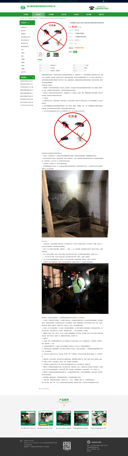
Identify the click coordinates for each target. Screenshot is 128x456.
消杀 (22, 56)
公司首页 (25, 14)
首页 (26, 18)
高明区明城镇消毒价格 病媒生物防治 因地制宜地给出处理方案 (52, 428)
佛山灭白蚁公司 (25, 40)
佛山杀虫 (35, 18)
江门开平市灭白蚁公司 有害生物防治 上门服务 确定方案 (27, 105)
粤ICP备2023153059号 (38, 442)
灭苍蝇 (22, 59)
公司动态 (76, 14)
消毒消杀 (23, 33)
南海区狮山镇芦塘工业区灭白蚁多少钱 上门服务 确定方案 (27, 81)
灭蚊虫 (22, 65)
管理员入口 (42, 446)
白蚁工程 (23, 72)
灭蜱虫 (22, 52)
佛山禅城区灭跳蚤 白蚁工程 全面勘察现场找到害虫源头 (104, 428)
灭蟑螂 (22, 68)
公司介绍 (63, 14)
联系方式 (101, 14)
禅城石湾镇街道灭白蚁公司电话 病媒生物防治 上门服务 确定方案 (27, 96)
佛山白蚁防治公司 (25, 37)
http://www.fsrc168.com (44, 388)
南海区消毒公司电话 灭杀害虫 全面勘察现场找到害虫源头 (86, 428)
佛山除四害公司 (25, 46)
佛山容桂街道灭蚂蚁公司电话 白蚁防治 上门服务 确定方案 (27, 99)
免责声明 (37, 446)
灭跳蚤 (22, 62)
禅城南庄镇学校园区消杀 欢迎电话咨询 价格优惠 (27, 90)
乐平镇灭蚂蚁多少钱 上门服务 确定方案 (27, 87)
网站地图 (47, 446)
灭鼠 (22, 49)
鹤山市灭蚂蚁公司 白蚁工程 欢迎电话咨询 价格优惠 (27, 102)
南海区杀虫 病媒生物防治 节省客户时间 (64, 428)
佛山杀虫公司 (24, 43)
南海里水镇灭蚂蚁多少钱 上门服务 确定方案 (27, 84)
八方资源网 (32, 446)
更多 (33, 77)
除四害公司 (24, 27)
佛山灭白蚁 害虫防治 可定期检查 (28, 428)
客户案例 (88, 14)
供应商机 (38, 14)
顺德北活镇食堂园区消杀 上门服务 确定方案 (27, 93)
